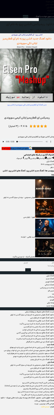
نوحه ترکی (50, 302)
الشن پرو (27, 38)
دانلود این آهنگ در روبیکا (20, 148)
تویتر (26, 158)
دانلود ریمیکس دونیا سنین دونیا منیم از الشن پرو (36, 391)
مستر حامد (45, 406)
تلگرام (49, 158)
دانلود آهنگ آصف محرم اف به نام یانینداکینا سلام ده (35, 338)
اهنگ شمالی (49, 284)
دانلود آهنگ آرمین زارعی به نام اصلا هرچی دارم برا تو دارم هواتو (32, 347)
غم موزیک (50, 10)
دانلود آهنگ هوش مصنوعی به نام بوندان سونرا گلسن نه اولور (32, 314)
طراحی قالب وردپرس (46, 403)
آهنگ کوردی (49, 281)
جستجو (25, 16)
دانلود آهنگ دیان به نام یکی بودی (42, 359)
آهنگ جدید (50, 278)
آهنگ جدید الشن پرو (35, 171)
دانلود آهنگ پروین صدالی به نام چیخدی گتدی (37, 335)
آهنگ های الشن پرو (17, 171)
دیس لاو (51, 290)
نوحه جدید (50, 305)
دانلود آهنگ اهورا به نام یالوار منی (42, 317)
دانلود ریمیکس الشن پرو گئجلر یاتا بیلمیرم (38, 388)
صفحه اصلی (49, 4)
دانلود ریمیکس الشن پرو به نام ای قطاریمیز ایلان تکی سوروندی (30, 27)
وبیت (36, 403)
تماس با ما (50, 13)
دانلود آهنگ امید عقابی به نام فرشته (41, 320)
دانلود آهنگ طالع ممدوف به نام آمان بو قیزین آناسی (35, 332)
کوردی (52, 299)
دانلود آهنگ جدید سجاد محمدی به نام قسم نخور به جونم (33, 356)
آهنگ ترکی (50, 7)
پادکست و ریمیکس (47, 287)
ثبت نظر (28, 269)
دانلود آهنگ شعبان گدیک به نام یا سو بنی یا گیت (37, 323)
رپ (53, 293)
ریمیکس (51, 296)
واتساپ (42, 158)
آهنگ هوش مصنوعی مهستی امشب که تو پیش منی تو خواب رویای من (29, 350)
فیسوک (19, 158)
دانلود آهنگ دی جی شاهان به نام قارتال (40, 341)
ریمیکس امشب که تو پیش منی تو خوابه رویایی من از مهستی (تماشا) (29, 385)
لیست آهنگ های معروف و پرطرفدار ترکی (39, 311)
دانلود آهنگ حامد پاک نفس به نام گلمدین (39, 326)
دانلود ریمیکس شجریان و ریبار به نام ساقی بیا (38, 394)
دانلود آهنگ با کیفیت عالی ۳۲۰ (43, 148)
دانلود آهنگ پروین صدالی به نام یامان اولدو (38, 329)
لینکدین (33, 158)
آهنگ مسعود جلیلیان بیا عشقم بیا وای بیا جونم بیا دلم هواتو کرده (30, 353)
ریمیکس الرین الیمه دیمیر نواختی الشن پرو (38, 382)
